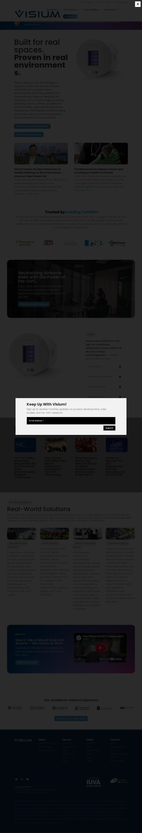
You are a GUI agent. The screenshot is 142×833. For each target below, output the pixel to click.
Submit (109, 428)
